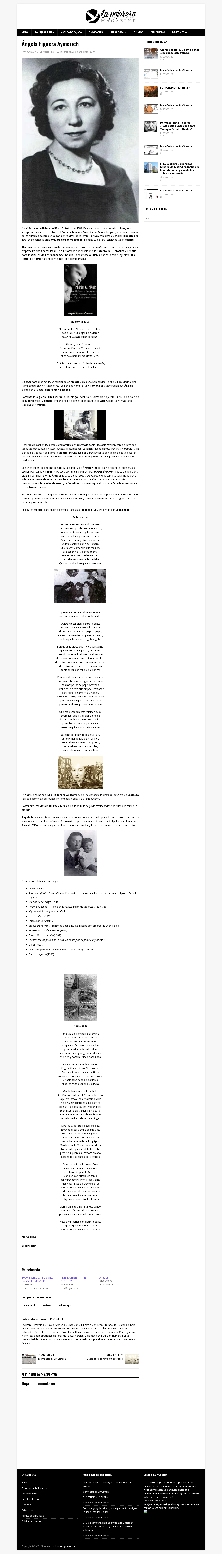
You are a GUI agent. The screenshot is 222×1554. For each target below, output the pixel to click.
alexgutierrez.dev (67, 1546)
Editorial (26, 1482)
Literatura (117, 32)
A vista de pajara (71, 32)
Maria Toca (49, 51)
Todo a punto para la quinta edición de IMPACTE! (37, 1279)
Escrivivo (26, 1504)
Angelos (103, 1277)
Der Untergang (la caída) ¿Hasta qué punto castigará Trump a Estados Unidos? (177, 126)
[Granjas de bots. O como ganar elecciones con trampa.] (151, 56)
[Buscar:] (172, 219)
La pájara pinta (44, 32)
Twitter (47, 1305)
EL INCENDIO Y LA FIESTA (175, 87)
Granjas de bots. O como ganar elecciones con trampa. (179, 51)
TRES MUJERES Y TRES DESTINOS (73, 1279)
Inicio (24, 32)
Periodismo (158, 32)
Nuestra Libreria (30, 1499)
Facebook (30, 1305)
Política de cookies (31, 1521)
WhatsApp (65, 1305)
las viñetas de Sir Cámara (176, 70)
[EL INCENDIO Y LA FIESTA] (151, 94)
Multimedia (179, 32)
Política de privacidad (33, 1515)
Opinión (139, 32)
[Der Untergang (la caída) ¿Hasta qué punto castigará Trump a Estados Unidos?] (151, 129)
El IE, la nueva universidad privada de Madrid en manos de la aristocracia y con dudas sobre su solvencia (180, 168)
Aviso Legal (27, 1510)
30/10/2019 (32, 51)
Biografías (96, 32)
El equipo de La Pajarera (34, 1488)
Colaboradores (30, 1493)
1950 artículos (58, 1319)
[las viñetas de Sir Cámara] (151, 77)
